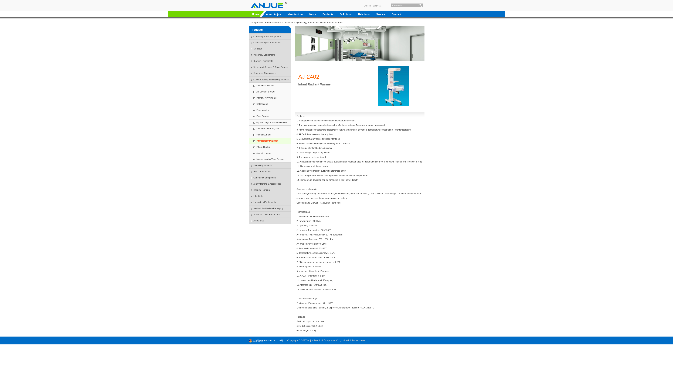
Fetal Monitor (262, 110)
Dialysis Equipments (263, 61)
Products (327, 14)
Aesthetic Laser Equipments (266, 214)
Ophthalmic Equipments (264, 178)
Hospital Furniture (261, 190)
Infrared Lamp (263, 147)
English (367, 6)
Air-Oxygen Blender (265, 92)
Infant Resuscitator (265, 85)
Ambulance (258, 221)
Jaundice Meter (263, 153)
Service (380, 14)
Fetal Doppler (262, 116)
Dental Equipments (262, 165)
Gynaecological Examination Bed (272, 122)
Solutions (346, 14)
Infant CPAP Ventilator (267, 98)
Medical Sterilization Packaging (268, 208)
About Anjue (273, 14)
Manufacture (295, 14)
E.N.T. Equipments (262, 171)
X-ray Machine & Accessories (267, 184)
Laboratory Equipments (264, 202)
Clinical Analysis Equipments (267, 42)
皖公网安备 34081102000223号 (267, 340)
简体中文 (377, 6)
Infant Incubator (263, 135)
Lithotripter (258, 196)
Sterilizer (257, 49)
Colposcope (262, 104)
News (312, 14)
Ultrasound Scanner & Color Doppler (270, 67)
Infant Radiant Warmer (332, 22)
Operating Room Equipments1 (267, 36)
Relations (364, 14)
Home (255, 14)
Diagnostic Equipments (264, 73)
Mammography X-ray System (270, 159)
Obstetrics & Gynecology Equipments (301, 22)
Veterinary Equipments (264, 55)
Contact (396, 14)
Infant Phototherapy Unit (267, 128)
